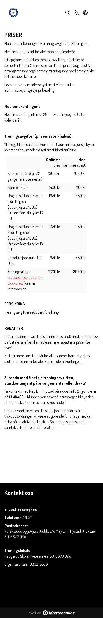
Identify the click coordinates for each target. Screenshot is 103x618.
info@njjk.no (27, 509)
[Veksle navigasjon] (94, 12)
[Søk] (67, 12)
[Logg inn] (85, 12)
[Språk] (76, 12)
